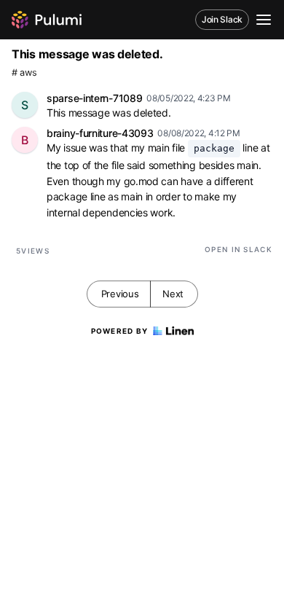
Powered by (120, 330)
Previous (120, 293)
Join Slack (222, 19)
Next (173, 293)
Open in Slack (238, 249)
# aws (24, 72)
